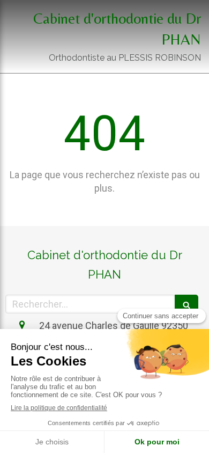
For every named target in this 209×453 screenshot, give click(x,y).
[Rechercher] (186, 304)
